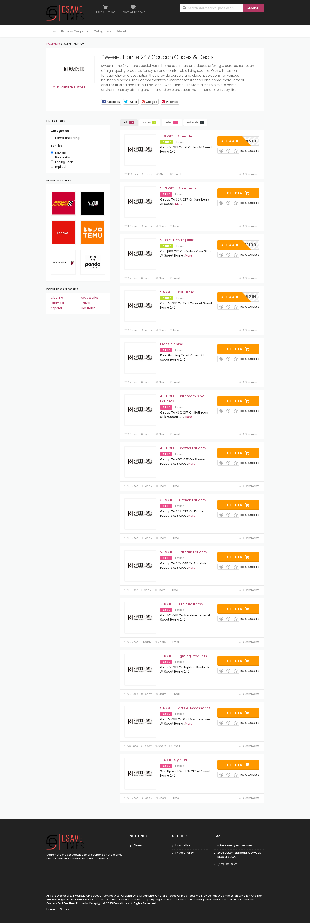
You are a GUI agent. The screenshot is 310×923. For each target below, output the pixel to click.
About (122, 31)
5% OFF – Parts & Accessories (185, 708)
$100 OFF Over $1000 (177, 240)
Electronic (88, 308)
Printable (194, 122)
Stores (138, 845)
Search (253, 7)
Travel (85, 303)
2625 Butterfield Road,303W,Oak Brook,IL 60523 (239, 855)
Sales (171, 122)
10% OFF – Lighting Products (183, 656)
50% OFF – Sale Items (178, 188)
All (128, 122)
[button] (111, 102)
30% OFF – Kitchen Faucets (183, 500)
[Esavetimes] (65, 13)
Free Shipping (171, 344)
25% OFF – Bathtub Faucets (183, 552)
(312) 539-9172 (227, 864)
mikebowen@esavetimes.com (238, 845)
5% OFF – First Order (177, 292)
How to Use (182, 845)
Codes (149, 122)
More (179, 204)
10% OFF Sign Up (173, 760)
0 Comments (250, 174)
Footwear (57, 303)
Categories (102, 31)
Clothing (57, 297)
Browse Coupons (74, 31)
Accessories (89, 297)
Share (163, 174)
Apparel (56, 308)
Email (177, 174)
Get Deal (236, 193)
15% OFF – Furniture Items (181, 604)
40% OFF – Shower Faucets (183, 448)
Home (51, 31)
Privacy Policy (184, 852)
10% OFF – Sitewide (176, 136)
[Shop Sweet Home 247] (74, 69)
